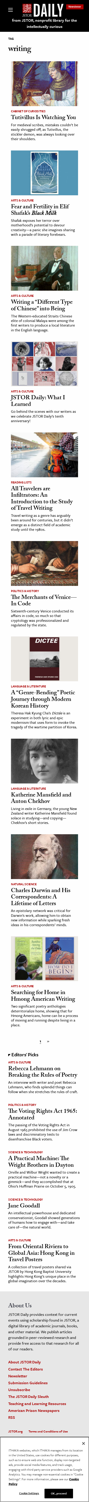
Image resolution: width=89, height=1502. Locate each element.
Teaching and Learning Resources (37, 1403)
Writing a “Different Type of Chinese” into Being (42, 306)
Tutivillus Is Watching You (43, 118)
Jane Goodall (24, 1207)
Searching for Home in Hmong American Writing (43, 996)
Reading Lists (21, 482)
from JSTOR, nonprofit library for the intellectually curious (44, 23)
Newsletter (74, 6)
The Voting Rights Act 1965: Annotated (42, 1115)
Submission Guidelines (28, 1383)
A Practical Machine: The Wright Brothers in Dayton (41, 1162)
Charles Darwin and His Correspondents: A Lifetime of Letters (41, 897)
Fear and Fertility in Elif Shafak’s (40, 210)
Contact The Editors (25, 1369)
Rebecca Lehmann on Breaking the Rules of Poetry (42, 1072)
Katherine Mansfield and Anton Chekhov (41, 799)
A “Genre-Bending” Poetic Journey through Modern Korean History (43, 699)
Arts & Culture (22, 200)
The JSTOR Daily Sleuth (28, 1396)
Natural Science (24, 884)
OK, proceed (58, 1493)
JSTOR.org (15, 1431)
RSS (11, 1417)
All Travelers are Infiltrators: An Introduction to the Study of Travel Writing (42, 499)
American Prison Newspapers (34, 1410)
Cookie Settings (29, 1493)
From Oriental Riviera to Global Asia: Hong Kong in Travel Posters (41, 1253)
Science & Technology (25, 1152)
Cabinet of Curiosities (28, 111)
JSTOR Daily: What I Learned (38, 401)
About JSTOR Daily (24, 1362)
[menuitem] (75, 6)
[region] (44, 1469)
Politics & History (25, 591)
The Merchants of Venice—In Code (44, 601)
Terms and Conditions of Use (48, 1431)
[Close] (84, 1443)
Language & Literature (28, 686)
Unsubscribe (19, 1389)
